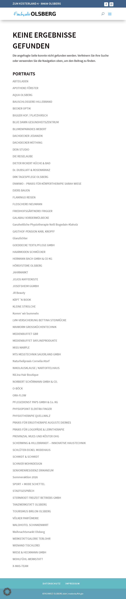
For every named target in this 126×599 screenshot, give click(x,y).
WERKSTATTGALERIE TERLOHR (31, 538)
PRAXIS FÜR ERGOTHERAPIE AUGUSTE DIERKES (42, 422)
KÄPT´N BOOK (22, 300)
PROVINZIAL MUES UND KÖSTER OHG (36, 436)
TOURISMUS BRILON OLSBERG (32, 511)
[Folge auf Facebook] (106, 4)
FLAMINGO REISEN (24, 197)
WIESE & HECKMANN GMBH (29, 552)
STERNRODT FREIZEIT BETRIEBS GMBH (37, 498)
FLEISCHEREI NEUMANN (27, 204)
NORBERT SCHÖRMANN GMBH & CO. (35, 382)
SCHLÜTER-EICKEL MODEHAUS (32, 450)
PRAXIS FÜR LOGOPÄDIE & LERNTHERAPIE (38, 429)
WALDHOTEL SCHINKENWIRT (31, 525)
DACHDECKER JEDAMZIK (28, 136)
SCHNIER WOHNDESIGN (27, 463)
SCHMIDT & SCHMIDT (26, 457)
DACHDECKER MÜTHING (27, 142)
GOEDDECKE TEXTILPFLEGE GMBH (34, 245)
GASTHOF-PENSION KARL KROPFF (34, 231)
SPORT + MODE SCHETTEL (29, 484)
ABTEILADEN (20, 81)
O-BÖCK (18, 388)
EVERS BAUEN (21, 190)
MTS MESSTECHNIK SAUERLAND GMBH (37, 354)
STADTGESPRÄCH (23, 491)
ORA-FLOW (19, 395)
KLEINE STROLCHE (24, 306)
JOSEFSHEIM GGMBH (26, 286)
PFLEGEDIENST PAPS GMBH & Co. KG (35, 402)
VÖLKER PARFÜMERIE (26, 518)
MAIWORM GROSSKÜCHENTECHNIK (34, 327)
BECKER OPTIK (22, 108)
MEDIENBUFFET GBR (25, 334)
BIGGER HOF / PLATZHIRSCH (30, 115)
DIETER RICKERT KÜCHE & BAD (31, 163)
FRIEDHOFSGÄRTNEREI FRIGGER (32, 211)
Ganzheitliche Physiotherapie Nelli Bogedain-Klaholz (45, 224)
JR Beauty (19, 293)
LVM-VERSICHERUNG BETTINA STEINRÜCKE (39, 320)
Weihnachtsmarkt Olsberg (29, 532)
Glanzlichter (20, 238)
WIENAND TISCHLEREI (26, 545)
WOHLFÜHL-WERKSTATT (28, 559)
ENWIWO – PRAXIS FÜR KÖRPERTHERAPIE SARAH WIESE (47, 183)
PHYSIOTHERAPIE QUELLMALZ (31, 416)
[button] (7, 591)
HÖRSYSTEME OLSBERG (27, 265)
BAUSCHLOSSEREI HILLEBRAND (32, 102)
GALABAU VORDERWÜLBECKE (31, 218)
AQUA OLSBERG (22, 95)
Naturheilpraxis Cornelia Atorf (31, 361)
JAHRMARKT (20, 272)
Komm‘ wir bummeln (26, 313)
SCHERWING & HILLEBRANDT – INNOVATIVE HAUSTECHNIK (49, 443)
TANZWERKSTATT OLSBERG (30, 504)
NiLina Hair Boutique (25, 375)
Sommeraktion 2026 (25, 477)
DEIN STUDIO (21, 149)
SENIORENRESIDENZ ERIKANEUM (33, 470)
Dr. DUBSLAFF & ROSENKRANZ (31, 170)
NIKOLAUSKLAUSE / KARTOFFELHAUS (36, 368)
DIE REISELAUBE (23, 156)
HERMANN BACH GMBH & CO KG (32, 259)
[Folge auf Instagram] (111, 4)
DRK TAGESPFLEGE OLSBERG (30, 177)
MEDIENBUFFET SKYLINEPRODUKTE (35, 340)
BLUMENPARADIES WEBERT (29, 129)
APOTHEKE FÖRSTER (25, 88)
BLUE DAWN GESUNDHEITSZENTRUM (36, 122)
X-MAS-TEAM (20, 566)
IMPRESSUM (72, 583)
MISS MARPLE (21, 347)
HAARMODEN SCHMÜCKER (29, 252)
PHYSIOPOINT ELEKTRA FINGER (32, 409)
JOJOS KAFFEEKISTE (25, 279)
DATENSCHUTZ (52, 583)
